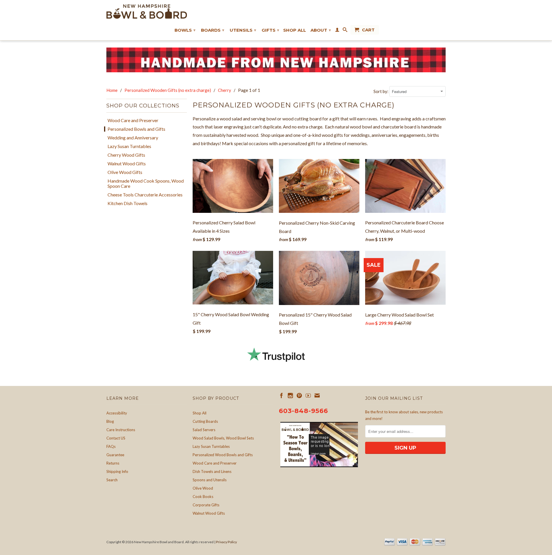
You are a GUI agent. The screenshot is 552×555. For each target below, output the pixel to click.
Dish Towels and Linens (212, 471)
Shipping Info (117, 471)
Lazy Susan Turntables (129, 146)
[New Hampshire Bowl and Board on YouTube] (308, 395)
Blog (110, 421)
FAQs (111, 446)
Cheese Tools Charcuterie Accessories (145, 194)
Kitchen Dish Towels (127, 203)
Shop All (294, 30)
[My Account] (337, 30)
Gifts (270, 30)
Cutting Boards (205, 421)
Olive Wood (203, 488)
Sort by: (381, 91)
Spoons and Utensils (210, 480)
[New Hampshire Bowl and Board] (146, 11)
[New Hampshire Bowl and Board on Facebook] (281, 395)
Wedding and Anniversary (133, 137)
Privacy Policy (226, 542)
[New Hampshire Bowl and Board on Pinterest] (299, 395)
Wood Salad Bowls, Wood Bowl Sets (223, 438)
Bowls (185, 30)
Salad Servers (204, 429)
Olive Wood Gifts (125, 172)
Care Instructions (120, 429)
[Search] (345, 30)
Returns (112, 463)
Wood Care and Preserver (133, 120)
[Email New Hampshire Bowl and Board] (317, 395)
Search (112, 480)
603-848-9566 (303, 411)
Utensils (243, 30)
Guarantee (115, 454)
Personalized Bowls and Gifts (136, 129)
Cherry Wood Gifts (126, 155)
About (320, 30)
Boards (212, 30)
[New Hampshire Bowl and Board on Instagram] (290, 395)
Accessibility (116, 413)
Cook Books (203, 496)
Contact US (115, 438)
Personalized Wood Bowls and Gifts (223, 454)
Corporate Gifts (206, 505)
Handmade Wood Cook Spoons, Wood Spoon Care (146, 183)
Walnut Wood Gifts (127, 163)
